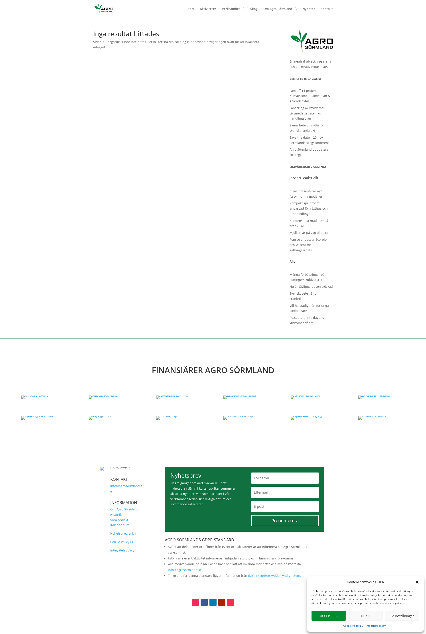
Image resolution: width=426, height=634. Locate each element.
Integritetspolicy (376, 626)
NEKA (365, 616)
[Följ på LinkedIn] (213, 602)
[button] (417, 582)
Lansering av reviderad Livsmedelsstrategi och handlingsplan (307, 113)
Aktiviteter (208, 9)
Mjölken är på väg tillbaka (309, 232)
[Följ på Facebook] (204, 602)
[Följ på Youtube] (221, 602)
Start (190, 9)
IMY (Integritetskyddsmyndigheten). (274, 575)
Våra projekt (119, 520)
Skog (254, 9)
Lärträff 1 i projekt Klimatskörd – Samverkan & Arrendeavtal (310, 96)
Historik (116, 514)
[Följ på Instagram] (195, 602)
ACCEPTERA (329, 616)
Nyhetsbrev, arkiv (123, 533)
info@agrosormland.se (185, 570)
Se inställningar (402, 616)
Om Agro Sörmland (277, 9)
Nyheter (308, 9)
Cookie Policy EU (353, 626)
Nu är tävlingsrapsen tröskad (311, 286)
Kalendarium (120, 525)
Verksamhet (231, 9)
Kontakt (327, 9)
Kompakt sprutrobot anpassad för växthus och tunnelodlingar (309, 208)
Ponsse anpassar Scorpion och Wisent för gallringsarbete (309, 244)
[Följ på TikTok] (230, 602)
